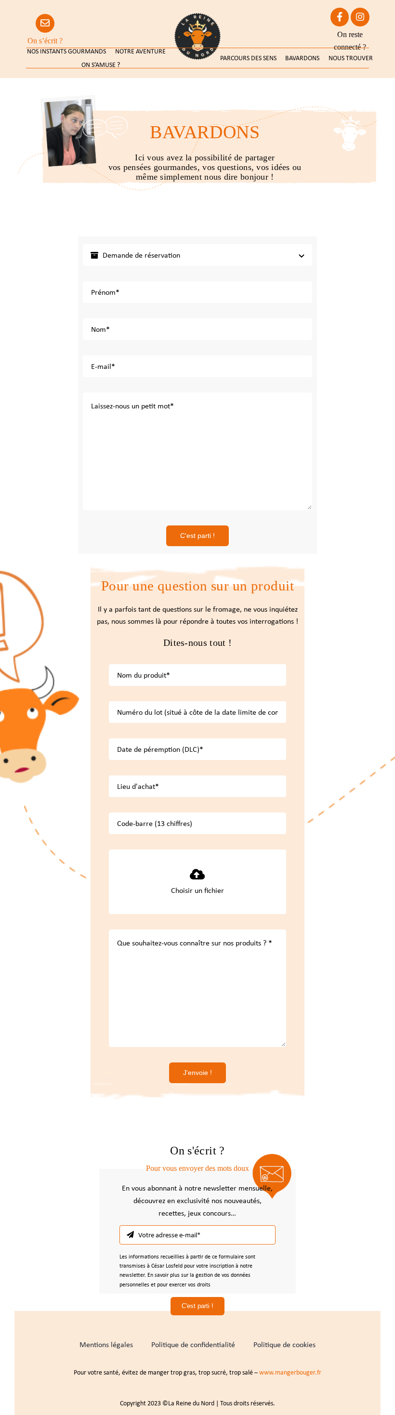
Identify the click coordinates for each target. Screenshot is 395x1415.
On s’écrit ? (45, 41)
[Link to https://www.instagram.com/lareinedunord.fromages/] (360, 17)
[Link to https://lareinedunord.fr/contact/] (45, 23)
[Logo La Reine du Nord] (197, 17)
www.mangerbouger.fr (290, 1372)
